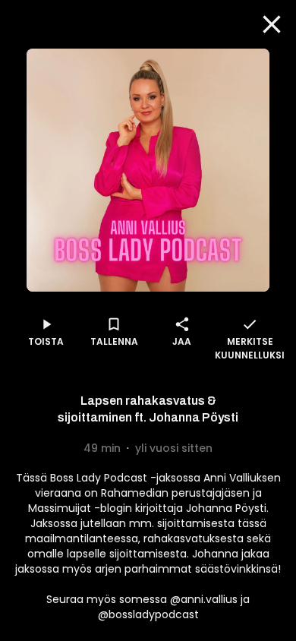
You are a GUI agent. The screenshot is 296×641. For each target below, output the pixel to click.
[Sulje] (272, 24)
